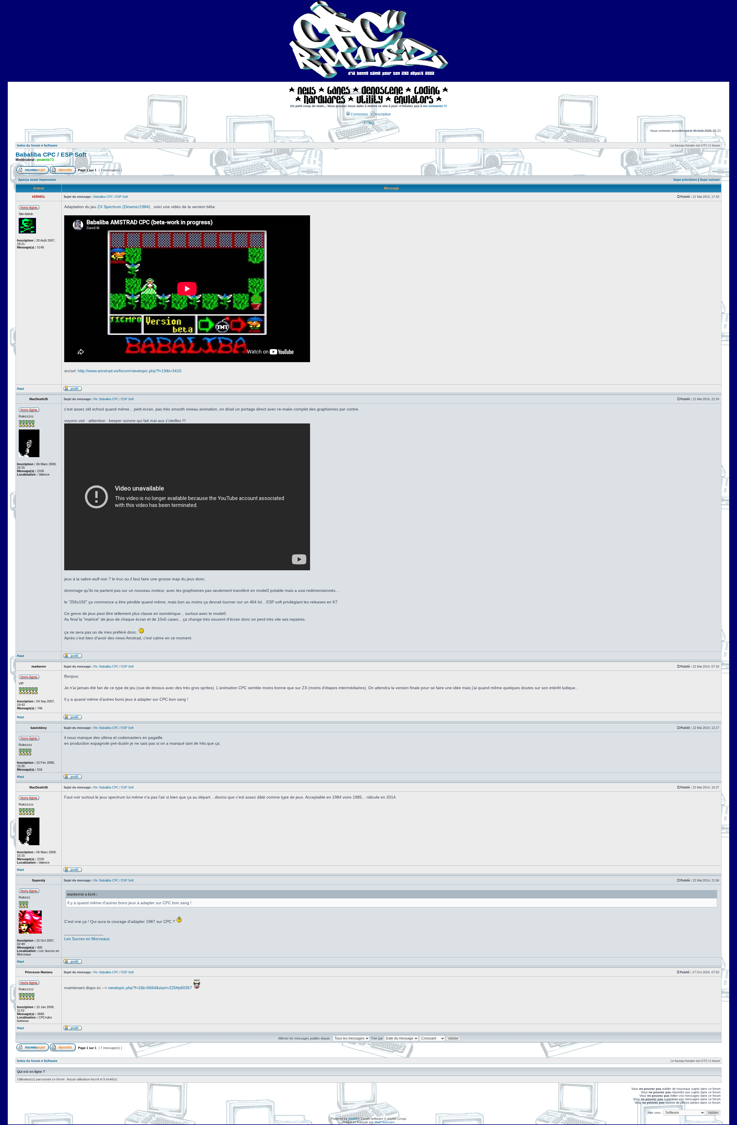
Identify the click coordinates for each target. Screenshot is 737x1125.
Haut (20, 388)
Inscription (382, 114)
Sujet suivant (710, 179)
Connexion (359, 114)
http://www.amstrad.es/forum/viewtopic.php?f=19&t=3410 (129, 370)
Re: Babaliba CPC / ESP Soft (114, 399)
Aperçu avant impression (37, 179)
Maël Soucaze (384, 1122)
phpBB (353, 1118)
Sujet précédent (685, 179)
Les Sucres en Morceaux (87, 938)
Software (50, 145)
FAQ (370, 123)
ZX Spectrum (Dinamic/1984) (123, 206)
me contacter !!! (435, 106)
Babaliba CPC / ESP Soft (51, 154)
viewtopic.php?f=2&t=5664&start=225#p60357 (150, 987)
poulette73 (45, 160)
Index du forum (28, 145)
